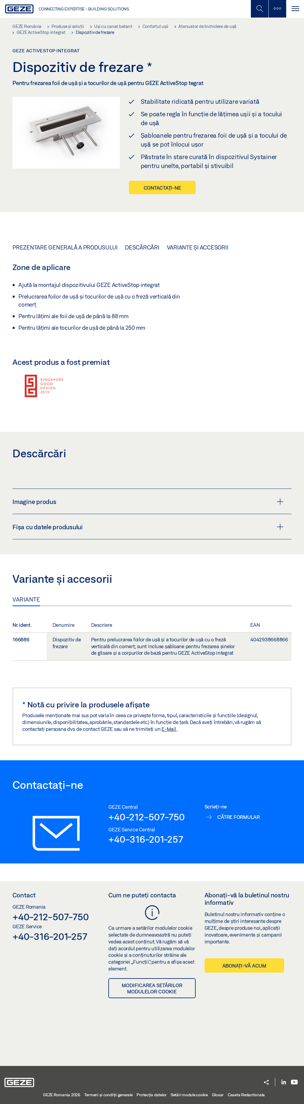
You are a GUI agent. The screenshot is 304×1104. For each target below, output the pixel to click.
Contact (24, 895)
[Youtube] (294, 1082)
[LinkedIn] (283, 1082)
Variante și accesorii (197, 247)
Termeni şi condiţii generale (108, 1094)
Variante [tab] (26, 599)
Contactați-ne (162, 188)
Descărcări (142, 247)
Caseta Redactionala (246, 1094)
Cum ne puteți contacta (142, 895)
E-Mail (169, 729)
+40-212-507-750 (146, 816)
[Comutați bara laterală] (277, 9)
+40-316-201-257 (145, 839)
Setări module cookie (189, 1094)
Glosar (218, 1094)
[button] (266, 1082)
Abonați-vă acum (244, 965)
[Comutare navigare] (295, 9)
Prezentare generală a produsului (65, 247)
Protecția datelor (152, 1094)
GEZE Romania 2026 (61, 1094)
